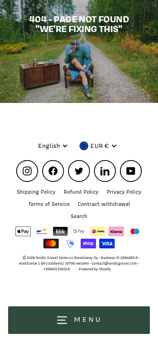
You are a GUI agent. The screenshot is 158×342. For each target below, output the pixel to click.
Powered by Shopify (95, 269)
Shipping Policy (36, 191)
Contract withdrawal (104, 204)
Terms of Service (49, 204)
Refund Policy (81, 191)
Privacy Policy (124, 191)
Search (79, 216)
